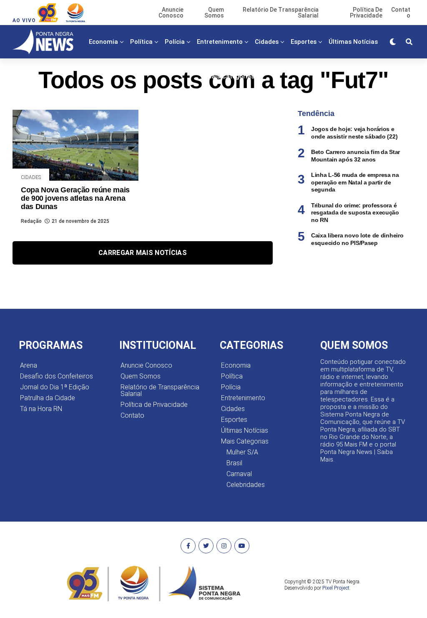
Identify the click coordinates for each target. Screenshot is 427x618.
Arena (28, 365)
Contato (132, 415)
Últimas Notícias (353, 41)
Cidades (267, 41)
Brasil (234, 463)
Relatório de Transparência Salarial (160, 390)
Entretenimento (220, 41)
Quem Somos (141, 376)
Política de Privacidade (154, 405)
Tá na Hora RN (41, 409)
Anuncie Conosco (146, 365)
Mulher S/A (242, 452)
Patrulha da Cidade (47, 398)
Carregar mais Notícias (142, 253)
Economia (103, 41)
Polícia (175, 41)
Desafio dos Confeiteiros (56, 376)
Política (141, 41)
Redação (31, 221)
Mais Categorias (230, 76)
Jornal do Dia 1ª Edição (54, 387)
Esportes (303, 41)
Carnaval (239, 474)
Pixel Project (335, 588)
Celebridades (245, 485)
